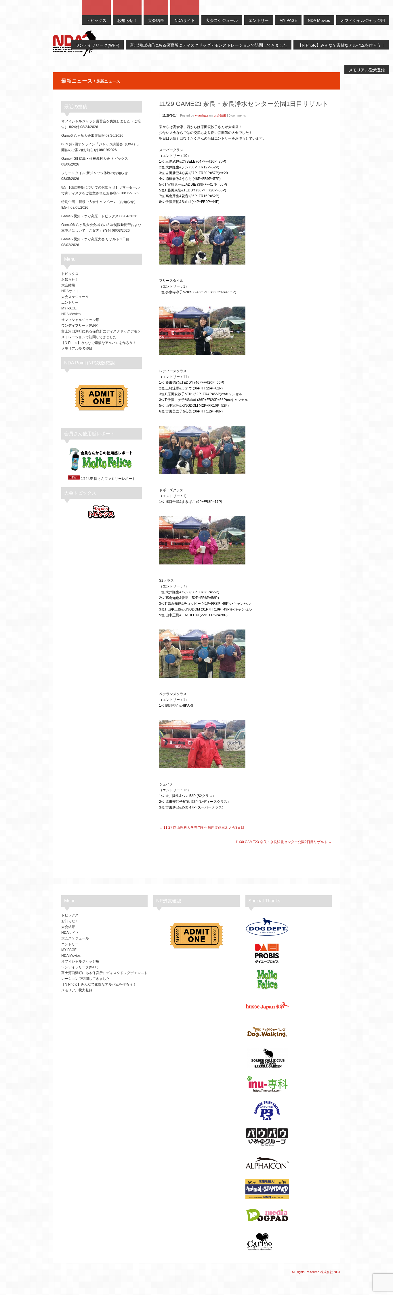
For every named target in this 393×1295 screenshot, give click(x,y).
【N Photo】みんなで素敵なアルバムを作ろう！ (98, 343)
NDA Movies (71, 314)
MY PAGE (69, 308)
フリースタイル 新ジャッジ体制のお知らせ (94, 173)
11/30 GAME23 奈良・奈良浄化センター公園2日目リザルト (281, 842)
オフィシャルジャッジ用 (80, 320)
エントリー (70, 303)
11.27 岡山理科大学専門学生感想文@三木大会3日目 (203, 828)
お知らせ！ (70, 279)
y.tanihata (201, 115)
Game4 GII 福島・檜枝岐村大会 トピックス (94, 159)
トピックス (70, 274)
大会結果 (219, 115)
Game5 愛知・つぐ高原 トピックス (90, 216)
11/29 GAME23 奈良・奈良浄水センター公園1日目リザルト (244, 103)
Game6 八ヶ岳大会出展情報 (83, 136)
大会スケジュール (75, 297)
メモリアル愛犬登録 (76, 349)
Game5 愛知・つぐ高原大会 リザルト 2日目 (95, 239)
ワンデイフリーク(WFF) (79, 326)
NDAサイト (70, 291)
